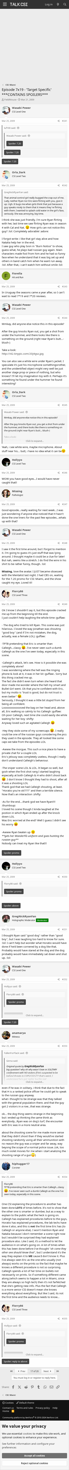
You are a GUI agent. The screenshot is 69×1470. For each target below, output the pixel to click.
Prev (22, 1371)
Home (5, 1411)
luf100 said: (10, 127)
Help (55, 1407)
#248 (64, 543)
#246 (64, 472)
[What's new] (57, 4)
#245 (64, 405)
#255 (64, 1318)
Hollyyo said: (11, 986)
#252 (64, 979)
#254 (64, 1176)
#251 (64, 929)
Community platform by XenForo (30, 1417)
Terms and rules (24, 1407)
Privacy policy (43, 1407)
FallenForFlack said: (14, 1053)
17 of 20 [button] (34, 1371)
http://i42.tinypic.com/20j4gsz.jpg (23, 353)
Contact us (8, 1407)
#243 (64, 286)
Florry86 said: (11, 883)
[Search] (64, 4)
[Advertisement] (34, 45)
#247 (64, 504)
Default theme (26, 1402)
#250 (64, 876)
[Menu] (5, 4)
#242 (64, 185)
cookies (27, 1433)
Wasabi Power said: (16, 135)
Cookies (9, 1402)
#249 (64, 604)
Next (46, 1371)
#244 (64, 317)
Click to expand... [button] (35, 441)
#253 (64, 1045)
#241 (64, 120)
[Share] (58, 121)
